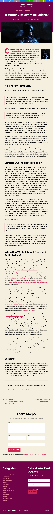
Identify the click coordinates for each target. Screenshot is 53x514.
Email (28, 435)
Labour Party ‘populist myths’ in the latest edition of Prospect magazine (24, 51)
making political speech (34, 276)
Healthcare (6, 484)
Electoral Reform (7, 480)
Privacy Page (31, 489)
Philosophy (28, 10)
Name (9, 435)
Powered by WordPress (25, 510)
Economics (6, 478)
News (4, 492)
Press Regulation (7, 498)
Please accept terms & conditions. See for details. (37, 488)
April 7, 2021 (26, 19)
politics (22, 389)
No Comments (36, 19)
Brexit (4, 472)
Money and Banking (8, 490)
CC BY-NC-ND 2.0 (45, 62)
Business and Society (9, 474)
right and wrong (28, 389)
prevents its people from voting (16, 276)
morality (18, 389)
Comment (10, 422)
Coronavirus (6, 476)
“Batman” (43, 59)
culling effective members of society (27, 270)
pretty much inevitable (27, 310)
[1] (14, 350)
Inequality (5, 486)
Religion (5, 500)
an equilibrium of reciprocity (14, 316)
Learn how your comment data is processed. (34, 454)
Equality (5, 482)
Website (9, 441)
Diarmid (18, 19)
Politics (35, 10)
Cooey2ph (43, 60)
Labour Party (19, 10)
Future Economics (26, 4)
